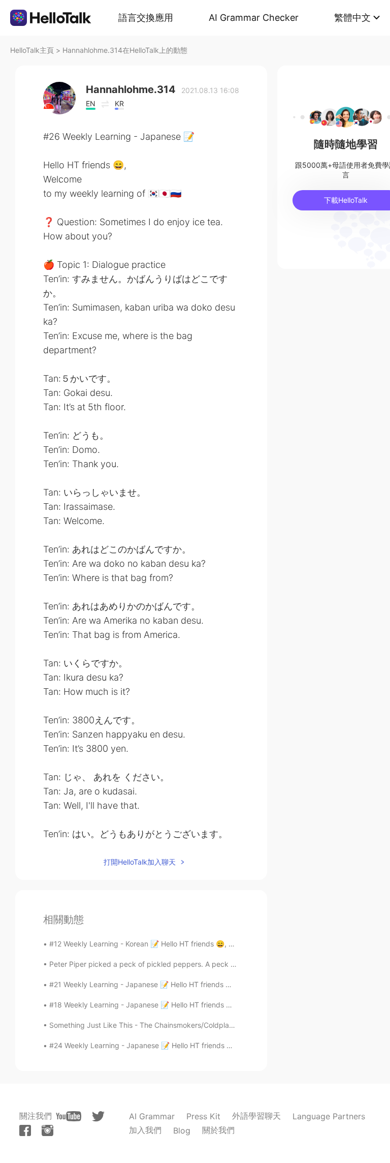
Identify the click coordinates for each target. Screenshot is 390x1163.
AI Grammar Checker (254, 17)
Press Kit (203, 1116)
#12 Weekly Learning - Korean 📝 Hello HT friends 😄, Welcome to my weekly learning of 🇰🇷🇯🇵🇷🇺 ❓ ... (218, 943)
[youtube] (68, 1116)
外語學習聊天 (256, 1116)
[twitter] (98, 1116)
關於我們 (218, 1130)
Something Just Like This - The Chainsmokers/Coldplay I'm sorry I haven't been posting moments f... (215, 1025)
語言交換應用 (145, 17)
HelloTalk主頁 (32, 50)
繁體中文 (352, 17)
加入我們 (145, 1130)
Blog (181, 1130)
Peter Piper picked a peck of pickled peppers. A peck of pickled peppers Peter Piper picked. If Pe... (216, 964)
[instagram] (47, 1130)
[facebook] (25, 1130)
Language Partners (328, 1116)
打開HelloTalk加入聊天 (140, 862)
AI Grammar (152, 1116)
